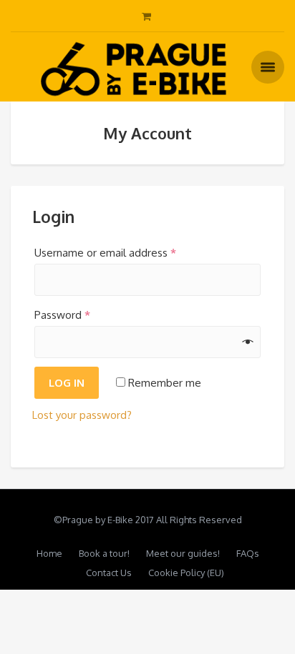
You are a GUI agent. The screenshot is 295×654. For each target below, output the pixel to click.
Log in (66, 383)
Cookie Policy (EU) (186, 572)
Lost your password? (82, 415)
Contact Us (109, 572)
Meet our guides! (183, 553)
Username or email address (105, 252)
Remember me (163, 383)
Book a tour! (104, 553)
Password (62, 315)
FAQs (247, 553)
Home (49, 553)
